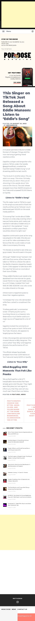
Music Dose (5, 609)
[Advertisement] (17, 532)
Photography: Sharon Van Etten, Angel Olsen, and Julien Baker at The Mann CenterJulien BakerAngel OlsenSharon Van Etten (14, 410)
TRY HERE (17, 82)
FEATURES (16, 394)
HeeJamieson (11, 125)
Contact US (22, 609)
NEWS (23, 394)
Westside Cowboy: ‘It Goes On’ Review (18, 472)
